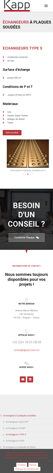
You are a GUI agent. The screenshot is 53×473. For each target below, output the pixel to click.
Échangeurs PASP (15, 440)
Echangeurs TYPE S (16, 434)
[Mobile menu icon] (46, 6)
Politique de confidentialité (27, 469)
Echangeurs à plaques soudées (19, 415)
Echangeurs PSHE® (15, 428)
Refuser (33, 465)
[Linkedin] (30, 379)
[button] (10, 155)
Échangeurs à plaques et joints (19, 447)
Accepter (22, 465)
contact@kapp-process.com (26, 350)
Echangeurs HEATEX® (17, 421)
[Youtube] (23, 379)
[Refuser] (49, 461)
